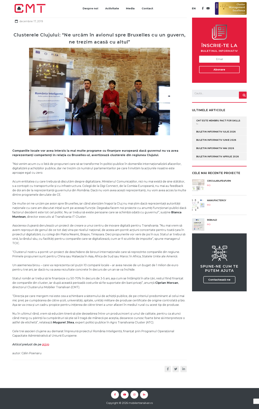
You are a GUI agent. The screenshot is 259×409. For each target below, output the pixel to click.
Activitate (112, 8)
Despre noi (90, 8)
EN (194, 8)
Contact (147, 8)
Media (130, 8)
